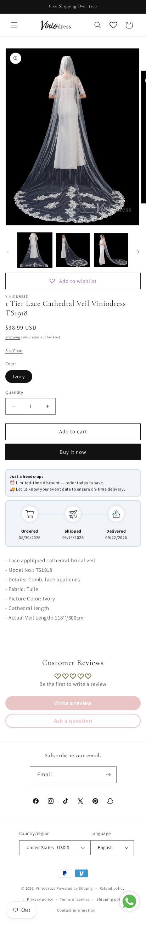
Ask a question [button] (73, 720)
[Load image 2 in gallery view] (73, 250)
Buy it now (73, 452)
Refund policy (112, 888)
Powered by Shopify (74, 888)
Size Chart (14, 350)
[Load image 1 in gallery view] (34, 250)
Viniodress (46, 888)
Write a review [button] (72, 703)
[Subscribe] (108, 774)
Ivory (19, 376)
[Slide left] (8, 252)
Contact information (76, 910)
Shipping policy (111, 899)
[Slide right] (138, 252)
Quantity (14, 392)
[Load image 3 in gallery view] (111, 250)
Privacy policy (40, 899)
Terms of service (75, 899)
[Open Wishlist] (113, 25)
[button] (14, 25)
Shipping (12, 337)
